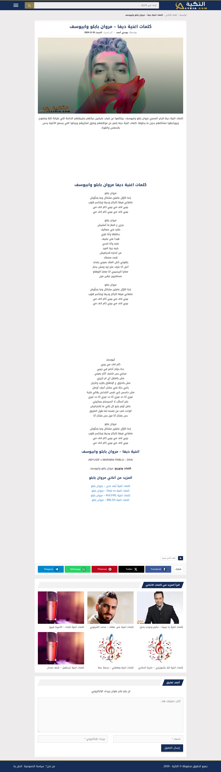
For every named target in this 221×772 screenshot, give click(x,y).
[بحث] (29, 5)
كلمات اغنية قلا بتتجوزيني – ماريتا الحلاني (160, 667)
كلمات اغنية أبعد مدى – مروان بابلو (110, 486)
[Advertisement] (110, 156)
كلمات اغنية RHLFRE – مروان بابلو (110, 495)
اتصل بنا (17, 766)
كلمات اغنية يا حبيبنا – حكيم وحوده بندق (161, 627)
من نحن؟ (50, 766)
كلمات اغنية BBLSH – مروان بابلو (110, 499)
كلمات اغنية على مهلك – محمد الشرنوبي (112, 627)
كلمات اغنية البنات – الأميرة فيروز (66, 627)
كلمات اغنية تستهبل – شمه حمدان (65, 667)
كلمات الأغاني (171, 15)
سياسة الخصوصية (34, 766)
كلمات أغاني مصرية (169, 558)
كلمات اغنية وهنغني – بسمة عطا (116, 667)
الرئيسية (183, 15)
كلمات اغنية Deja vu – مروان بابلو (110, 490)
